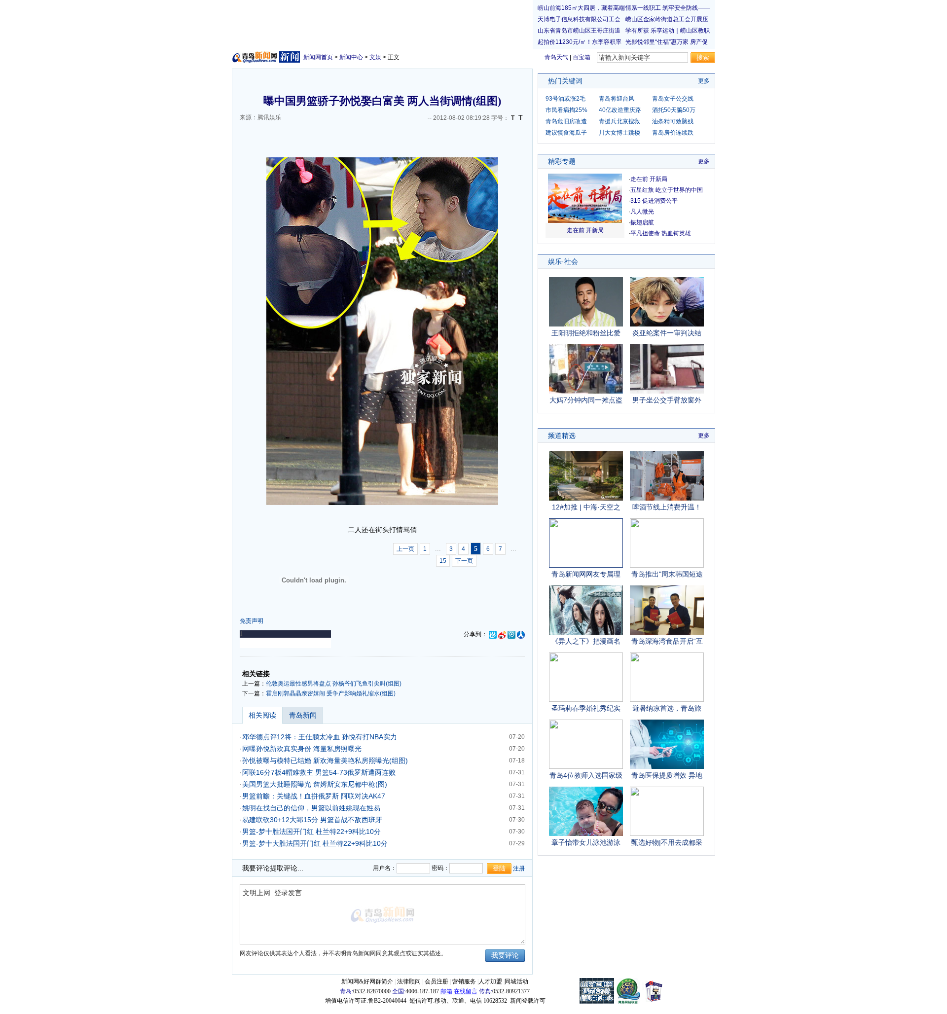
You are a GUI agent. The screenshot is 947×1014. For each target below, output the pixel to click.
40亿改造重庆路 (620, 110)
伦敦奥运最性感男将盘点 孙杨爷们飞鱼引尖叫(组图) (333, 683)
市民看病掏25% (566, 110)
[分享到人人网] (521, 634)
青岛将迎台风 (616, 98)
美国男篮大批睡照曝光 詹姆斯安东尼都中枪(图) (314, 784)
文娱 (375, 57)
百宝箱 (581, 57)
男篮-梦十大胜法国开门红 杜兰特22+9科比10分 (315, 843)
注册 (519, 868)
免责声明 (251, 620)
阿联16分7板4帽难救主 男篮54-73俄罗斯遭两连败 (319, 772)
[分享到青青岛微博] (493, 634)
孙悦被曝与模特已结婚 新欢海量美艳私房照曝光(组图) (325, 760)
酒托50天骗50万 (673, 110)
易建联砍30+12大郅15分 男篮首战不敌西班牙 (312, 820)
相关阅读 (262, 715)
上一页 (405, 548)
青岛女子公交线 (672, 98)
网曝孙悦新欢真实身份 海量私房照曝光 (302, 749)
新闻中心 (351, 57)
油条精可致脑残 (672, 121)
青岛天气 (556, 57)
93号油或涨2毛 (565, 98)
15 (442, 560)
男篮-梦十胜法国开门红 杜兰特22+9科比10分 (311, 831)
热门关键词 (565, 81)
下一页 (464, 560)
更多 (704, 80)
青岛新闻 (303, 715)
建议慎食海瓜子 (566, 132)
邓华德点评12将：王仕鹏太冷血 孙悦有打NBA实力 (319, 737)
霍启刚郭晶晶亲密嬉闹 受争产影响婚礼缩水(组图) (331, 693)
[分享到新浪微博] (502, 634)
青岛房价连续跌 (672, 132)
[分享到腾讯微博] (511, 634)
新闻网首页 (318, 57)
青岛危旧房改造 (566, 121)
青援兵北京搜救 (619, 121)
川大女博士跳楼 (619, 132)
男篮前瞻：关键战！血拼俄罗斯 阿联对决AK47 (313, 796)
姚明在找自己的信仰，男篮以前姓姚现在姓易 (311, 808)
